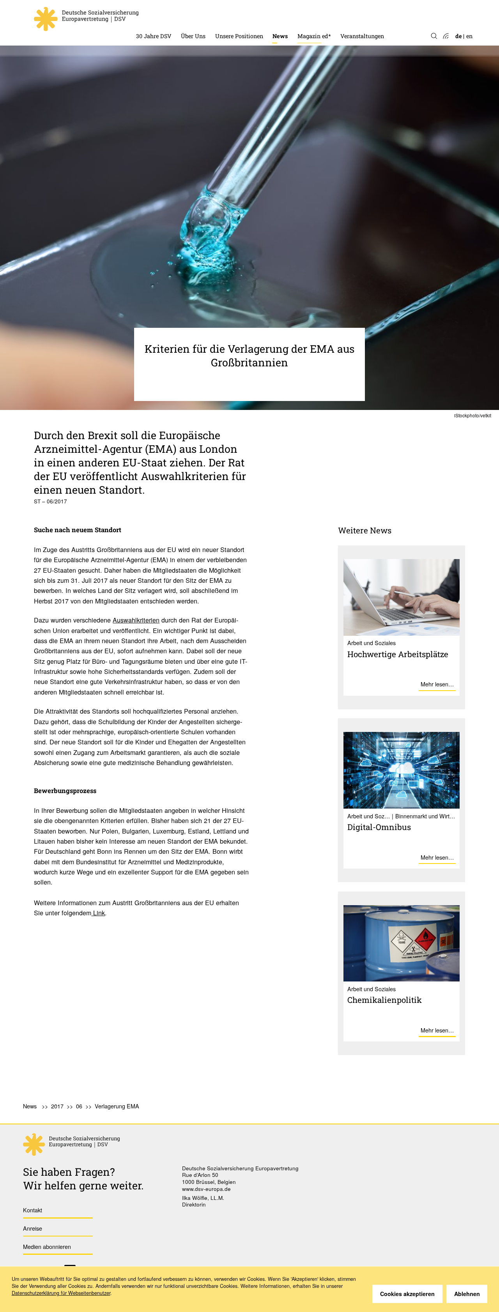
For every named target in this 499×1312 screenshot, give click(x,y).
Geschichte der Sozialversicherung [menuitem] (181, 15)
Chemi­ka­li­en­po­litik (384, 999)
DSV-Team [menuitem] (195, 15)
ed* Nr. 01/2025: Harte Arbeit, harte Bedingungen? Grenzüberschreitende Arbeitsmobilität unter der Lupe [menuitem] (359, 12)
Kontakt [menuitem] (32, 1210)
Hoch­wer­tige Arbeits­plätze (397, 654)
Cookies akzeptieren (407, 1294)
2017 (57, 1106)
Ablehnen (467, 1294)
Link (98, 912)
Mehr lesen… (437, 684)
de (458, 36)
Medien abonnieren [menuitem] (47, 1246)
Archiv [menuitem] (306, 26)
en (469, 36)
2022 (279, 16)
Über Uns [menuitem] (193, 36)
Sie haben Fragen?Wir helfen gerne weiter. (83, 1178)
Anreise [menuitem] (32, 1228)
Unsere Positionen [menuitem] (239, 36)
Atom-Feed (445, 36)
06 (79, 1106)
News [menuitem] (280, 36)
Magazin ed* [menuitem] (314, 36)
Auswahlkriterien (136, 619)
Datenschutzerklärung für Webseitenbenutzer (61, 1292)
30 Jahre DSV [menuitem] (154, 36)
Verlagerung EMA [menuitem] (117, 1106)
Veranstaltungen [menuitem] (362, 36)
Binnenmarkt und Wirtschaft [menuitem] (253, 15)
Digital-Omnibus (379, 826)
